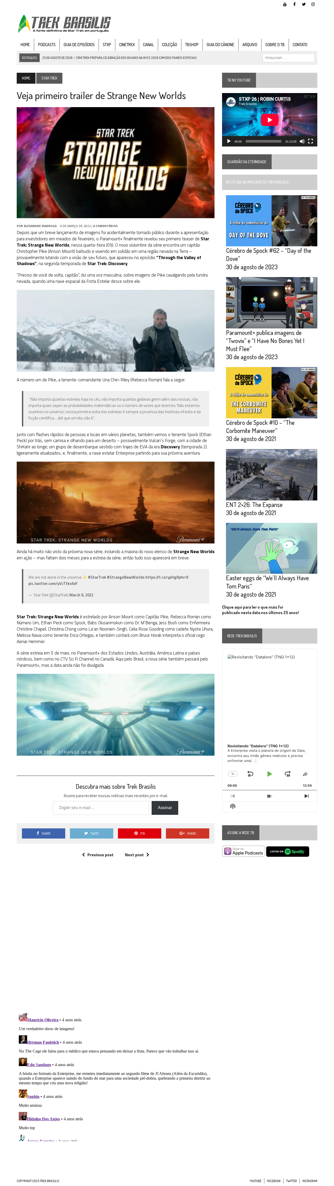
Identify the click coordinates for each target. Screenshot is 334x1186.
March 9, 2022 (81, 595)
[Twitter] (304, 3)
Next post (134, 855)
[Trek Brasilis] (64, 24)
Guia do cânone (220, 44)
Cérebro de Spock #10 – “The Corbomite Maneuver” (260, 426)
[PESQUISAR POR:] (289, 57)
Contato (300, 44)
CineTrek (127, 44)
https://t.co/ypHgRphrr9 (166, 577)
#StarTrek (97, 577)
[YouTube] (285, 3)
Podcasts (47, 44)
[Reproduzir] (228, 141)
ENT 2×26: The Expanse (254, 504)
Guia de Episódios (79, 44)
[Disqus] (115, 940)
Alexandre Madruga (40, 225)
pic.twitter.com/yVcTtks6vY (52, 583)
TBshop (192, 44)
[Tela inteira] (310, 141)
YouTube (255, 1181)
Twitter (291, 1181)
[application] (269, 119)
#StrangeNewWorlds (126, 577)
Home (25, 44)
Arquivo (249, 44)
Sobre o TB (275, 44)
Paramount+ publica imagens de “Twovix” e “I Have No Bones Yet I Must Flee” (265, 340)
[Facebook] (294, 3)
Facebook (274, 1181)
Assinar (165, 807)
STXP (107, 44)
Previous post (100, 855)
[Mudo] (302, 141)
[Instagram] (313, 3)
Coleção (169, 44)
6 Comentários (105, 225)
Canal (148, 44)
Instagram (309, 1181)
